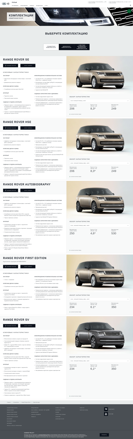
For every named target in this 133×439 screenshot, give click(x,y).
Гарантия (57, 416)
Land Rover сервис (60, 414)
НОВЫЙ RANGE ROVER (12, 407)
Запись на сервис (60, 407)
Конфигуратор (35, 412)
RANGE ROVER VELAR (12, 414)
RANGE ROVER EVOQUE (12, 416)
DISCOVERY (9, 418)
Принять (104, 434)
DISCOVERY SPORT (11, 421)
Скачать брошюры (36, 414)
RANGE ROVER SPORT (12, 412)
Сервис (57, 412)
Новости (82, 407)
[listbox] (100, 100)
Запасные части (59, 418)
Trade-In (33, 416)
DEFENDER (9, 423)
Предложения (34, 407)
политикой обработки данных (44, 434)
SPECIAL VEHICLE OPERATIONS (14, 425)
